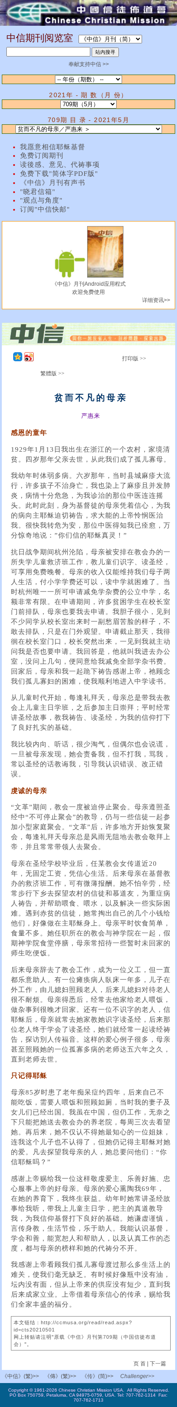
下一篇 (158, 1363)
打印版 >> (134, 358)
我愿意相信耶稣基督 (52, 147)
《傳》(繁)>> (60, 1376)
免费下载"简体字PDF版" (59, 173)
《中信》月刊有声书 (52, 182)
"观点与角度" (41, 200)
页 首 (140, 1363)
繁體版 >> (52, 373)
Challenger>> (137, 1376)
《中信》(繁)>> (20, 1376)
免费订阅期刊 (42, 155)
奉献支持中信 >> (89, 64)
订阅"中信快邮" (45, 209)
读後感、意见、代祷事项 (60, 164)
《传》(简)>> (97, 1376)
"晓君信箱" (37, 191)
